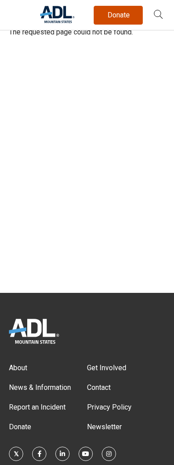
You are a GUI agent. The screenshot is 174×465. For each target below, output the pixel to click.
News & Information (40, 387)
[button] (158, 15)
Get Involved (106, 368)
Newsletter (104, 427)
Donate (20, 427)
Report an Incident (37, 407)
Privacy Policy (109, 407)
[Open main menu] (17, 12)
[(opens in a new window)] (16, 454)
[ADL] (57, 21)
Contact (99, 387)
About (18, 368)
